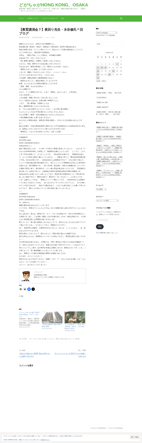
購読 (99, 227)
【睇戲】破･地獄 (102, 102)
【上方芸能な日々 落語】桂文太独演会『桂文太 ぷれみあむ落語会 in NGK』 (75, 326)
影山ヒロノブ (69, 339)
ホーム (21, 18)
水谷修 (77, 339)
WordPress (102, 428)
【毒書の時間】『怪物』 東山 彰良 (108, 93)
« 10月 (98, 81)
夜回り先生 (60, 339)
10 (102, 67)
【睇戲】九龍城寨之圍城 (104, 136)
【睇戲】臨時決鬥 (102, 107)
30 (98, 78)
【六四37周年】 (101, 97)
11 (105, 67)
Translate (112, 35)
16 (98, 71)
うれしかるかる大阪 (39, 339)
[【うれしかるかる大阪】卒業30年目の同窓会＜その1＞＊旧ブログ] (30, 319)
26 (109, 74)
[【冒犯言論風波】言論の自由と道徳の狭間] (52, 317)
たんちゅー (51, 339)
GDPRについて (32, 18)
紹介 (62, 18)
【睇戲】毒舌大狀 (102, 127)
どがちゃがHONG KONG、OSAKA (53, 4)
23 (98, 74)
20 (113, 71)
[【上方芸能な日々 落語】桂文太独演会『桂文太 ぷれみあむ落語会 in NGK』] (75, 317)
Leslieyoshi (37, 37)
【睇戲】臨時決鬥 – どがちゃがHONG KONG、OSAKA (109, 175)
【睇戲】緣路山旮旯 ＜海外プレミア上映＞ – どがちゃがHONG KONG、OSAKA (109, 150)
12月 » (104, 81)
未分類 (24, 339)
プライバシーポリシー (50, 18)
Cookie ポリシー (45, 440)
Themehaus (119, 428)
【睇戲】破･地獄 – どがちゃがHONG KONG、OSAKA (109, 139)
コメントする (50, 37)
